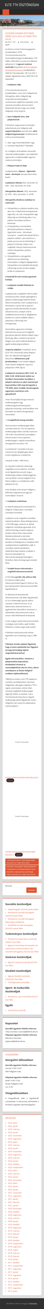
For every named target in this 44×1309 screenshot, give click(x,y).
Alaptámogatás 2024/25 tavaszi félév (23, 909)
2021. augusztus (14, 1196)
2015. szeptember (15, 1285)
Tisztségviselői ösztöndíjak (18, 982)
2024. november (15, 1151)
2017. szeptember (15, 1266)
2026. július (12, 1123)
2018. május (13, 1250)
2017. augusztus (14, 1269)
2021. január (13, 1205)
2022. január (13, 1189)
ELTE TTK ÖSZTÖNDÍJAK (22, 4)
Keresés (8, 886)
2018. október (14, 1240)
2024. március (14, 1158)
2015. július (12, 1291)
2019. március (14, 1231)
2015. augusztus (14, 1288)
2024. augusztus (14, 1154)
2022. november (15, 1180)
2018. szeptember (15, 1243)
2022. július (12, 1183)
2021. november (15, 1193)
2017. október (14, 1262)
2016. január (13, 1278)
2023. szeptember (15, 1167)
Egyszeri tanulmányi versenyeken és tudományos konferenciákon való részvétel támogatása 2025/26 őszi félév (22, 948)
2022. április (13, 1186)
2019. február (13, 1234)
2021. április (13, 1199)
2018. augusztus (14, 1246)
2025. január (13, 1148)
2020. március (14, 1218)
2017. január (13, 1272)
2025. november (15, 1135)
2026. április (13, 1126)
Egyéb (7, 45)
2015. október (14, 1281)
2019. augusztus (14, 1227)
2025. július (12, 1142)
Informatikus (24, 42)
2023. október (14, 1164)
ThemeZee (33, 1303)
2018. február (13, 1256)
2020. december (15, 1208)
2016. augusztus (14, 1275)
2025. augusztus (14, 1139)
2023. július (12, 1170)
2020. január (13, 1221)
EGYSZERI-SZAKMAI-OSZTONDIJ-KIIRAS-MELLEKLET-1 (22, 777)
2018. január (13, 1259)
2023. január (13, 1177)
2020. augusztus (14, 1215)
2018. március (14, 1253)
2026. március (14, 1129)
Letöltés (10, 780)
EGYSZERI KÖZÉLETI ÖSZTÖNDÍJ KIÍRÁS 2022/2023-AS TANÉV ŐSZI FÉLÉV (21, 861)
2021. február (13, 1202)
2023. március (14, 1173)
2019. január (13, 1237)
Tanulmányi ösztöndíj (16, 1010)
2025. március (14, 1145)
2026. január (13, 1132)
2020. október (14, 1212)
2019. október (14, 1224)
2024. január (13, 1161)
